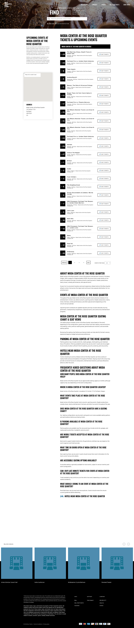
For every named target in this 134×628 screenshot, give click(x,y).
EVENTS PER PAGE (100, 263)
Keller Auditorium (40, 582)
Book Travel (127, 4)
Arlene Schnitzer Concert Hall (9, 582)
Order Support (90, 600)
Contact (101, 605)
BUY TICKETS (105, 54)
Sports (103, 4)
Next (88, 262)
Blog (75, 600)
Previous (64, 262)
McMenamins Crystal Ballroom (76, 582)
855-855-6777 (84, 4)
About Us (102, 603)
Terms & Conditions (38, 624)
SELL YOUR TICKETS (79, 603)
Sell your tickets (114, 4)
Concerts (94, 4)
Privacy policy (46, 624)
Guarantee (76, 605)
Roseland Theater (106, 582)
